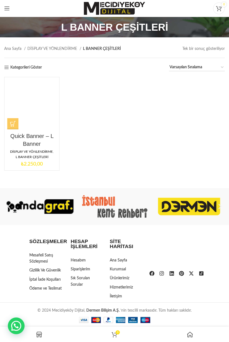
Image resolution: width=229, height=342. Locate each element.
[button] (9, 206)
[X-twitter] (191, 273)
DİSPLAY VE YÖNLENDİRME (52, 49)
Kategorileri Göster (26, 67)
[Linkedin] (172, 273)
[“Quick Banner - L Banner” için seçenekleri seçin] (12, 123)
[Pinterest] (181, 273)
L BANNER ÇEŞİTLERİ (32, 157)
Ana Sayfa (13, 49)
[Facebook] (152, 273)
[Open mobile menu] (7, 8)
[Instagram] (162, 273)
